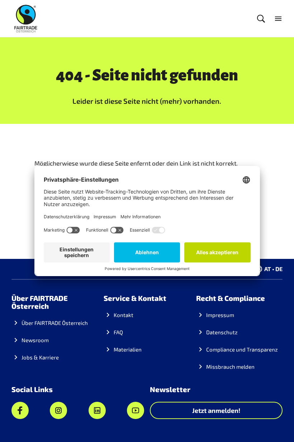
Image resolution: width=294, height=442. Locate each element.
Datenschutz (222, 332)
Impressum (220, 315)
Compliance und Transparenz (242, 349)
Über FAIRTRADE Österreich (55, 323)
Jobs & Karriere (40, 357)
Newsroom (35, 340)
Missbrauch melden (230, 366)
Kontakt (123, 315)
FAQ (118, 332)
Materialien (128, 349)
